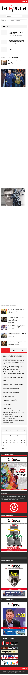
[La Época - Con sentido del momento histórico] (14, 8)
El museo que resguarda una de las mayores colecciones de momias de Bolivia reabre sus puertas (13, 356)
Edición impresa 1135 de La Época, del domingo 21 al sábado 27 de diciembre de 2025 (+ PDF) (17, 62)
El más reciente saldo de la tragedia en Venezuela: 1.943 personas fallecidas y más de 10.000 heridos (13, 412)
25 (10, 442)
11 (10, 438)
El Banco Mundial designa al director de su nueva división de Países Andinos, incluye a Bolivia (13, 362)
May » (6, 448)
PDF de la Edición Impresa (10, 57)
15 (24, 438)
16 (3, 440)
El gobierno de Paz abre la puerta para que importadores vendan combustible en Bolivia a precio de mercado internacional (14, 368)
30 (3, 445)
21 (21, 440)
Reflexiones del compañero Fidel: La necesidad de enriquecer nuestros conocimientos (16, 32)
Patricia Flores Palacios (20, 51)
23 (3, 442)
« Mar (2, 448)
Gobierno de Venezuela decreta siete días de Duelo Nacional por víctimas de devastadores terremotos (14, 379)
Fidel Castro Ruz (19, 35)
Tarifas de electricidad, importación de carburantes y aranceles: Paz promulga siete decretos (13, 373)
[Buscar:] (14, 16)
